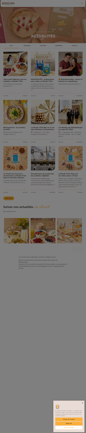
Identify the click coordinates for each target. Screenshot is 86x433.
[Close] (82, 403)
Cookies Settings (69, 427)
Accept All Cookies (69, 419)
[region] (69, 416)
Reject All (69, 423)
